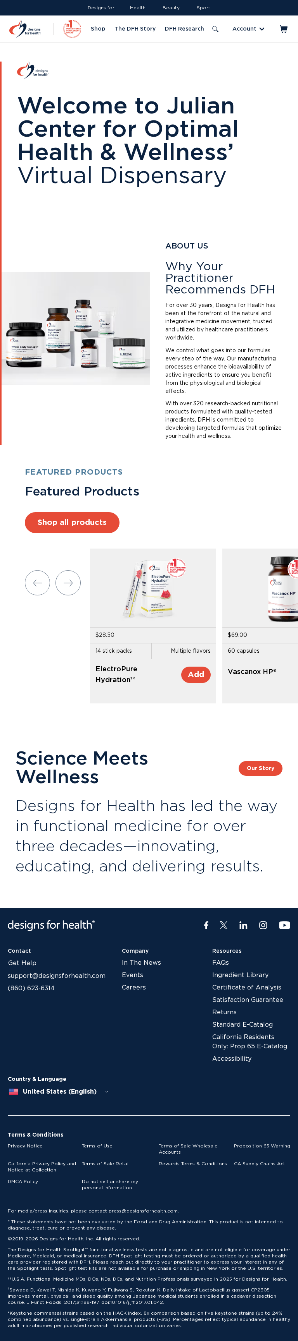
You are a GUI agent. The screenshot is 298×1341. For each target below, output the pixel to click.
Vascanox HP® (252, 672)
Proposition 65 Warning (262, 1146)
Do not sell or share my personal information (110, 1184)
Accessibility (231, 1059)
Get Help (22, 963)
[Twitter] (224, 926)
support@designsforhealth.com (57, 976)
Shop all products (72, 522)
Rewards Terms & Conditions (193, 1163)
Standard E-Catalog (242, 1025)
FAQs (220, 963)
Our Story (260, 768)
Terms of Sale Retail (106, 1163)
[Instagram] (263, 926)
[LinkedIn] (243, 926)
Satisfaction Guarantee (247, 1000)
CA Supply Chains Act (259, 1163)
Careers (134, 987)
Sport (203, 7)
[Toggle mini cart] (284, 29)
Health (138, 7)
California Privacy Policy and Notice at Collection (42, 1166)
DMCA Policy (23, 1181)
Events (132, 975)
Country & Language (37, 1079)
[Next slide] (68, 582)
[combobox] (59, 1092)
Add (196, 675)
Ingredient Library (240, 975)
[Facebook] (206, 926)
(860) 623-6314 (31, 988)
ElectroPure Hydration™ (116, 675)
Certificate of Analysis (246, 987)
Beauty (171, 7)
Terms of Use (97, 1146)
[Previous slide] (37, 582)
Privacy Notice (25, 1146)
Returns (224, 1012)
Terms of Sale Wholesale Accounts (188, 1149)
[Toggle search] (215, 29)
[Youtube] (284, 926)
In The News (141, 963)
